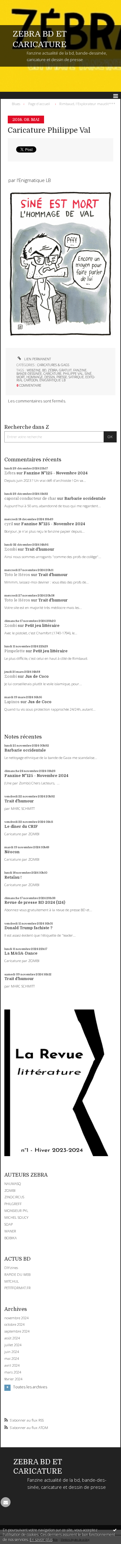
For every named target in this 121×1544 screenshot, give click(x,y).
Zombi (10, 549)
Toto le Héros (17, 575)
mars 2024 (12, 1372)
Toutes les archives (30, 1387)
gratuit (65, 370)
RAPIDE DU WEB (17, 1274)
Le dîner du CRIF (21, 826)
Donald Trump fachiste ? (28, 928)
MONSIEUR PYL (16, 1210)
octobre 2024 (14, 1324)
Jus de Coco (37, 676)
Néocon (12, 852)
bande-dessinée (29, 373)
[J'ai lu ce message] (114, 1529)
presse (61, 377)
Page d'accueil (39, 103)
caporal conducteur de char (30, 498)
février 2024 (13, 1379)
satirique (76, 377)
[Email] (6, 1502)
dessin (49, 377)
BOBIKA (10, 1238)
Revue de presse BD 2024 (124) (34, 902)
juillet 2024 (12, 1345)
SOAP (8, 1224)
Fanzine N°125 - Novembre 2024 (55, 473)
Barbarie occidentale (85, 498)
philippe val (73, 373)
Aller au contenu (17, 4)
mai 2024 (11, 1358)
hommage (34, 377)
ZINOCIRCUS (14, 1197)
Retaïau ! (13, 877)
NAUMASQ (12, 1183)
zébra (52, 370)
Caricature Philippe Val (49, 130)
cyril (8, 524)
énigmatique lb (52, 380)
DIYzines (11, 1267)
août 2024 (12, 1338)
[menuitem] (17, 104)
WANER (10, 1231)
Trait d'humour (39, 549)
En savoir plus (41, 1539)
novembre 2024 (16, 1318)
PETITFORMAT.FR (17, 1287)
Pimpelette (14, 651)
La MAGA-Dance (21, 953)
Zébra (10, 473)
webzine (34, 370)
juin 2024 (11, 1352)
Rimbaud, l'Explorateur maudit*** (87, 103)
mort (20, 377)
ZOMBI (10, 1190)
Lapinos (12, 702)
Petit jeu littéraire (42, 625)
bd (44, 370)
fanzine (80, 370)
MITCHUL (11, 1281)
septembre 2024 (16, 1331)
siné (88, 373)
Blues (16, 103)
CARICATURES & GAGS (53, 365)
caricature (52, 373)
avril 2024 (12, 1365)
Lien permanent (37, 359)
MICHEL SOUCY (16, 1217)
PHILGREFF (13, 1203)
